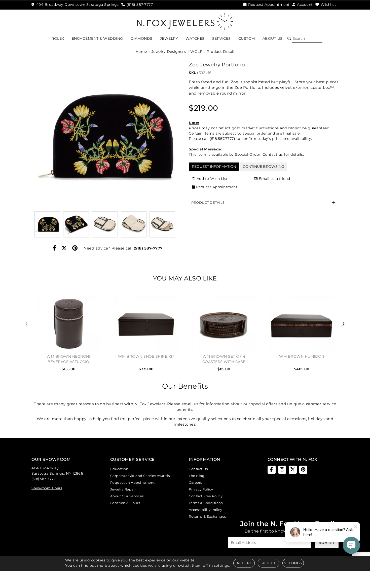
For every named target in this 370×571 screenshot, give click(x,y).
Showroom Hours (46, 488)
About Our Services (127, 496)
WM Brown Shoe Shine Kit (146, 356)
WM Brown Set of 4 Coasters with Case (223, 359)
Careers (195, 482)
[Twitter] (64, 248)
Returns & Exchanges (207, 516)
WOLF (196, 51)
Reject (268, 563)
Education (119, 469)
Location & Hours (125, 503)
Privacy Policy (201, 489)
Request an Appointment (132, 482)
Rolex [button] (57, 38)
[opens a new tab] (272, 470)
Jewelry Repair (123, 489)
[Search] (307, 38)
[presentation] (26, 323)
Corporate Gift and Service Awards (140, 476)
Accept (244, 563)
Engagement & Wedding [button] (97, 38)
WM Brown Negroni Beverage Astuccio (68, 359)
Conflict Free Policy (206, 496)
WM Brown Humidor (301, 356)
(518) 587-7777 (148, 248)
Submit (327, 542)
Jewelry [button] (169, 38)
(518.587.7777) (222, 138)
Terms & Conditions (206, 503)
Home (141, 51)
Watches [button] (195, 38)
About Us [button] (273, 38)
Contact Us (198, 469)
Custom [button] (246, 38)
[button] (289, 38)
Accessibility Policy (205, 510)
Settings (293, 563)
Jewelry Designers (169, 51)
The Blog (196, 476)
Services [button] (221, 38)
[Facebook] (55, 248)
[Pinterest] (75, 248)
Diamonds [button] (142, 38)
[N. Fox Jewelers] (185, 21)
